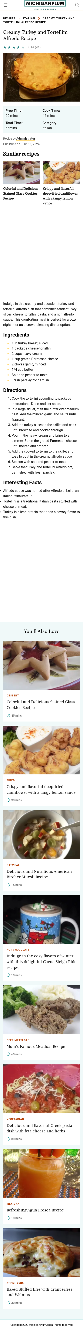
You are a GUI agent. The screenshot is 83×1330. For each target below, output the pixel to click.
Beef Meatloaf (18, 1040)
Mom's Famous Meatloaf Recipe (36, 1046)
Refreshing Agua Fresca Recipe (35, 1210)
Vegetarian (15, 1119)
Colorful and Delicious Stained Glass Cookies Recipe (21, 193)
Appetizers (15, 1282)
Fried (11, 780)
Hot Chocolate (18, 949)
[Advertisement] (41, 253)
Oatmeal (13, 865)
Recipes (9, 18)
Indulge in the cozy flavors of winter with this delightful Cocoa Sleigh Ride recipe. (41, 961)
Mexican (13, 1203)
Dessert (13, 695)
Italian (29, 18)
